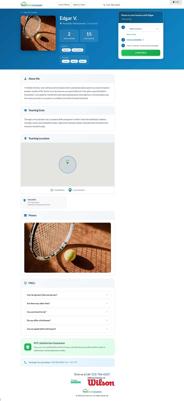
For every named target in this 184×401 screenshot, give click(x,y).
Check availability (134, 40)
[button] (68, 162)
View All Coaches (30, 12)
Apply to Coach (79, 5)
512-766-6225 (57, 362)
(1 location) (92, 23)
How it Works (64, 5)
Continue (140, 53)
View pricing (126, 19)
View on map (131, 34)
